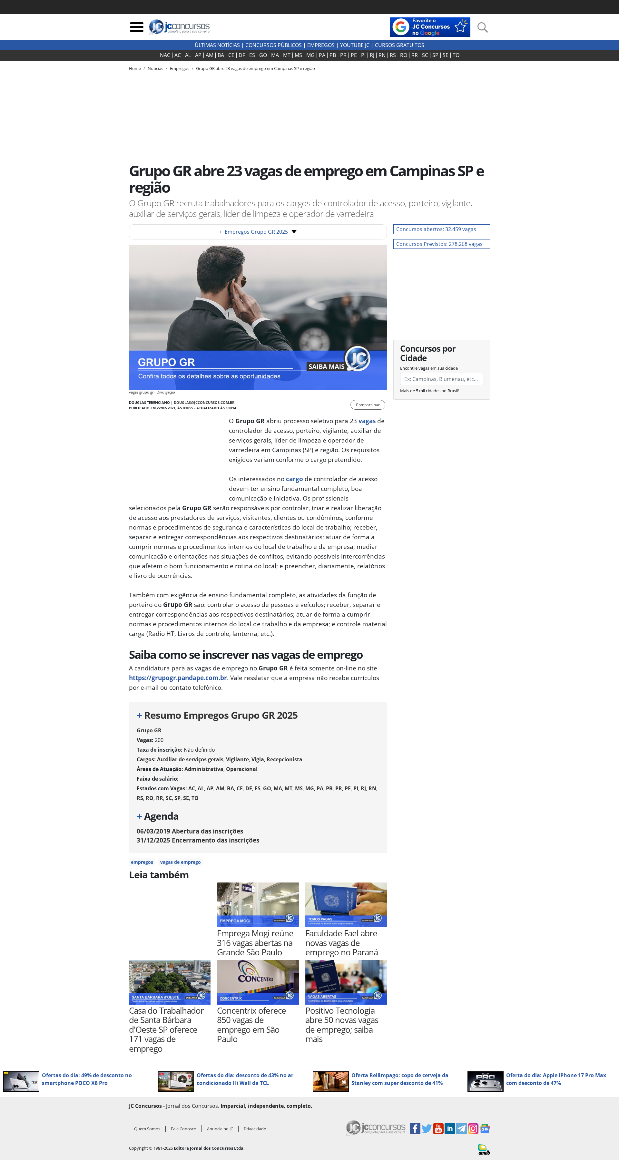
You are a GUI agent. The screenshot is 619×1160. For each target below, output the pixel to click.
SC (425, 55)
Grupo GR (149, 730)
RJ (372, 55)
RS (393, 55)
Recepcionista (284, 759)
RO (403, 55)
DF (242, 55)
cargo (294, 478)
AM (209, 55)
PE (354, 55)
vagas (367, 420)
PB (332, 55)
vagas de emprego (180, 862)
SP (435, 55)
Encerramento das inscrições (198, 840)
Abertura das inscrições (190, 831)
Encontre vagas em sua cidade (429, 368)
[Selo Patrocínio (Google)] (430, 26)
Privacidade (255, 1129)
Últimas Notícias (217, 45)
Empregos (321, 45)
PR (343, 55)
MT (286, 55)
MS (298, 55)
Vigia (257, 759)
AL (188, 55)
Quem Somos (147, 1129)
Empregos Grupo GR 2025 (253, 231)
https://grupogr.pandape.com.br (178, 677)
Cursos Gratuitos (399, 45)
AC (177, 55)
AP (198, 55)
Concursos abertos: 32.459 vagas (436, 229)
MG (310, 55)
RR (414, 55)
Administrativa (203, 769)
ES (252, 55)
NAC (165, 55)
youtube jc (354, 45)
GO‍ (263, 55)
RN (382, 55)
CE (231, 55)
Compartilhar (368, 404)
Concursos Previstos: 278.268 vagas (439, 244)
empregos (142, 862)
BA (221, 55)
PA (322, 55)
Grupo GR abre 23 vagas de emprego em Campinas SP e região (255, 68)
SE (445, 55)
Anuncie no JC (220, 1129)
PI (363, 55)
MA (275, 55)
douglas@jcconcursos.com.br (204, 402)
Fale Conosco (183, 1129)
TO (456, 55)
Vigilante (237, 759)
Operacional (242, 769)
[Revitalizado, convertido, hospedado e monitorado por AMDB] (484, 1149)
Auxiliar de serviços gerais (190, 759)
